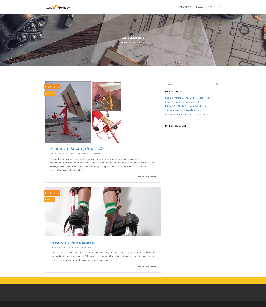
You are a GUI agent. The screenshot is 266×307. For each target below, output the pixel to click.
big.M (51, 93)
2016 (131, 42)
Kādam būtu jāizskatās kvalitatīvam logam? (186, 106)
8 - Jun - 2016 (52, 87)
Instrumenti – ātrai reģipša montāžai (77, 149)
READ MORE (146, 176)
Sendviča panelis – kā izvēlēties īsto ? (184, 110)
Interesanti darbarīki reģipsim (72, 242)
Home (124, 42)
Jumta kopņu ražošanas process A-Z (183, 102)
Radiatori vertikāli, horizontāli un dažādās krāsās (189, 98)
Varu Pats (81, 154)
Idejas (53, 154)
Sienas (72, 154)
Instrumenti (62, 154)
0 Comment (95, 154)
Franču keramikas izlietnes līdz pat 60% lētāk (187, 114)
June (137, 42)
